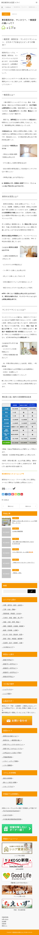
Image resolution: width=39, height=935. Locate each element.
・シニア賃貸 (6, 693)
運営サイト (4, 925)
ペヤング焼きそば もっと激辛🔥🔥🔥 (22, 552)
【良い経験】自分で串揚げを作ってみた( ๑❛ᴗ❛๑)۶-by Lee (23, 542)
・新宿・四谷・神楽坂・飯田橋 (12, 638)
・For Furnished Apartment (10, 811)
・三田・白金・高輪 (8, 609)
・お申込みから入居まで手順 (11, 753)
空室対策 (4, 923)
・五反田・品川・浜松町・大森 (12, 643)
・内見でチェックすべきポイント (13, 744)
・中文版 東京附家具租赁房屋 (11, 819)
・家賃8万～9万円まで (9, 668)
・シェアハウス (7, 689)
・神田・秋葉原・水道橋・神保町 (13, 626)
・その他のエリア (7, 647)
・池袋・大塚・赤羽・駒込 (10, 622)
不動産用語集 (5, 917)
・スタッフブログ (7, 786)
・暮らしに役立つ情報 (9, 782)
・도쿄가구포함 (7, 815)
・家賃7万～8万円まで (9, 664)
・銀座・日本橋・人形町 (10, 630)
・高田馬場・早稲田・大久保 (11, 613)
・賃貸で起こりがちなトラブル (12, 748)
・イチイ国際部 (7, 765)
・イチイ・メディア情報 (10, 761)
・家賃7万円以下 (7, 660)
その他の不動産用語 (17, 531)
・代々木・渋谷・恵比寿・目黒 (12, 634)
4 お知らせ (6, 14)
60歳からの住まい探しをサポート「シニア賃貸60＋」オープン (24, 522)
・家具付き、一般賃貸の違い (11, 740)
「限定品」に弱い (17, 573)
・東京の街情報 (7, 778)
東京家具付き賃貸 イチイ (10, 2)
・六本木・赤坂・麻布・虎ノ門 (12, 618)
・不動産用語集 (7, 757)
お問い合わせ (5, 919)
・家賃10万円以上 (8, 676)
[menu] (36, 2)
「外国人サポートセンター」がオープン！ (23, 562)
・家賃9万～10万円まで (9, 672)
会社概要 (4, 921)
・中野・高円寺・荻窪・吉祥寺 (12, 605)
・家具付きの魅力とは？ (10, 736)
